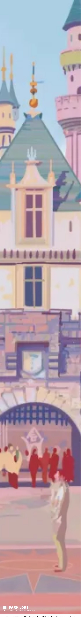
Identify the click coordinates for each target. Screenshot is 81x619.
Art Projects (45, 616)
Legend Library (15, 616)
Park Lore (19, 607)
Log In (70, 616)
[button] (74, 616)
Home (7, 616)
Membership (62, 616)
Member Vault (54, 616)
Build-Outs (24, 616)
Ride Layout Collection (34, 616)
